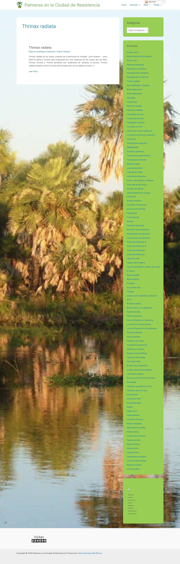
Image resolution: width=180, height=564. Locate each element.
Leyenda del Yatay (134, 172)
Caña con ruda (133, 258)
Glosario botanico (134, 200)
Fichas (156, 5)
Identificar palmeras (135, 151)
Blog (146, 5)
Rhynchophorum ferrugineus (139, 56)
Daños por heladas (135, 110)
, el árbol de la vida (143, 267)
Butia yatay (131, 382)
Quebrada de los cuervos (137, 77)
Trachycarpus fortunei (136, 436)
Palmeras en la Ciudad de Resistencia (62, 4)
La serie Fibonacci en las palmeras (141, 328)
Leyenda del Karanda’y (136, 176)
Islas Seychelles (134, 361)
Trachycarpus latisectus (137, 143)
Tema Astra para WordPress (90, 553)
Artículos (134, 5)
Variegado (131, 98)
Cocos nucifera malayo (136, 460)
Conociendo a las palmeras (138, 238)
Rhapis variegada (134, 423)
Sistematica (132, 102)
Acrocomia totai (133, 287)
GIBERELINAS (132, 147)
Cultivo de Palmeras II (136, 250)
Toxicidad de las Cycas (136, 184)
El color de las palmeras (137, 365)
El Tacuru (131, 271)
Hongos (130, 221)
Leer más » (33, 71)
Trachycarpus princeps (137, 160)
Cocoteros (131, 139)
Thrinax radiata (40, 47)
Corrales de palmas (135, 188)
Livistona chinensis (135, 419)
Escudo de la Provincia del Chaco (141, 378)
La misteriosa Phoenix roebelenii (141, 135)
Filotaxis (130, 291)
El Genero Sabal (134, 303)
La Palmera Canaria (135, 374)
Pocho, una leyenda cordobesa (140, 180)
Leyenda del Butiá (134, 168)
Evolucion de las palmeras (138, 229)
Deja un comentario (37, 51)
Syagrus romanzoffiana (137, 353)
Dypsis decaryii (133, 444)
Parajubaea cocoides (136, 122)
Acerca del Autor (134, 398)
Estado (130, 407)
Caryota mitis (132, 448)
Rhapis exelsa (133, 432)
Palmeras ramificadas (136, 357)
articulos (51, 51)
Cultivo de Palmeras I (136, 254)
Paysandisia (132, 213)
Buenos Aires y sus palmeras (139, 308)
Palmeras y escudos (135, 349)
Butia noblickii (133, 279)
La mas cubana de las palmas (139, 370)
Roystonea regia (134, 403)
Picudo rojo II (132, 52)
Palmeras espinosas (135, 225)
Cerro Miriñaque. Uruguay (138, 85)
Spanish (152, 2)
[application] (139, 5)
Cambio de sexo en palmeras (139, 131)
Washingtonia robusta (136, 427)
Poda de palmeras (134, 332)
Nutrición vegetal (134, 106)
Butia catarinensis (134, 89)
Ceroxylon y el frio (135, 126)
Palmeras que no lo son (137, 390)
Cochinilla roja (133, 217)
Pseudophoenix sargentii (137, 73)
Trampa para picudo (135, 118)
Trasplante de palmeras (137, 345)
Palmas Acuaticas (134, 316)
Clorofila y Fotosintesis (137, 205)
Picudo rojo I (132, 60)
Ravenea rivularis (134, 465)
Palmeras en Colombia (136, 69)
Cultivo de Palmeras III (136, 246)
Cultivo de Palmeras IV (136, 242)
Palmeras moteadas (135, 64)
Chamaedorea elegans (136, 456)
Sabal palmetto (133, 415)
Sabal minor (132, 411)
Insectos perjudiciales (136, 209)
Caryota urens (133, 452)
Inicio (124, 5)
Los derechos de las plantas (139, 324)
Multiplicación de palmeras (138, 234)
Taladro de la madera (136, 262)
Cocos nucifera (133, 469)
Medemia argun (133, 164)
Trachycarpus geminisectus (139, 155)
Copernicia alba (133, 312)
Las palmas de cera (135, 114)
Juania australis (133, 336)
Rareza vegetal (133, 275)
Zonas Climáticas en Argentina (140, 320)
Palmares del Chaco (135, 341)
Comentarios (132, 394)
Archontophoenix (134, 93)
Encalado (131, 283)
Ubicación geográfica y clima (139, 386)
